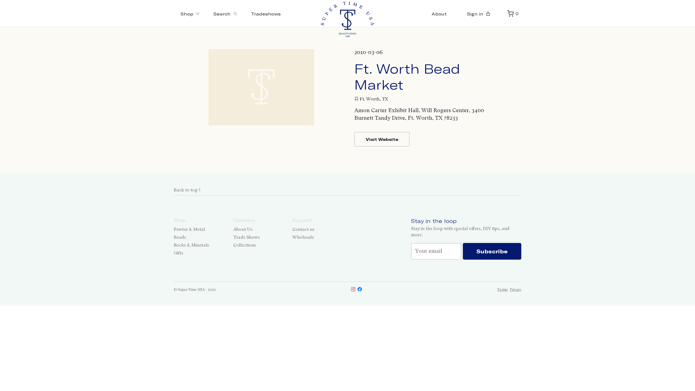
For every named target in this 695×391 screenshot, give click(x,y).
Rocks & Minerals (191, 245)
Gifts (178, 253)
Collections (244, 245)
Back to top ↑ (187, 190)
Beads (180, 237)
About (439, 13)
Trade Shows (246, 237)
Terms (502, 290)
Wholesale (303, 237)
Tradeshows (266, 13)
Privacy (515, 290)
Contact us (303, 229)
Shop (187, 13)
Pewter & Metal (189, 229)
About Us (242, 229)
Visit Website (382, 139)
